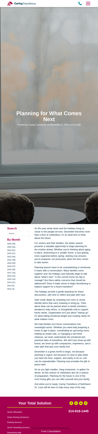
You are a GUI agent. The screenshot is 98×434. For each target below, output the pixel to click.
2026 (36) (11, 244)
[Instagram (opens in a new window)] (86, 403)
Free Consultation (51, 431)
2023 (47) (11, 253)
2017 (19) (11, 273)
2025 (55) (11, 247)
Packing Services (14, 422)
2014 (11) (11, 282)
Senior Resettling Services (18, 427)
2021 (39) (11, 260)
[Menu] (88, 3)
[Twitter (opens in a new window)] (76, 403)
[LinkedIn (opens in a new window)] (81, 403)
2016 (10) (11, 276)
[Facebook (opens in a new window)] (71, 403)
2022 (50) (11, 257)
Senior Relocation (14, 412)
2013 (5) (10, 286)
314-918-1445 (78, 411)
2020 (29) (11, 263)
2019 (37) (11, 266)
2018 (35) (11, 269)
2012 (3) (10, 289)
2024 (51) (11, 250)
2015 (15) (11, 279)
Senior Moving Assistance (18, 417)
